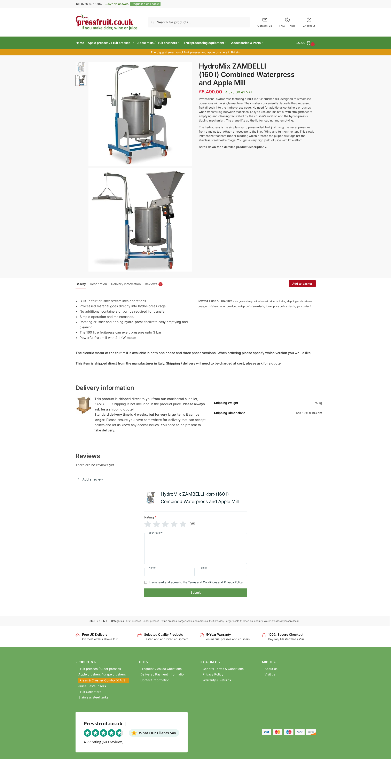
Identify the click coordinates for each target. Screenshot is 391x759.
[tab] (82, 284)
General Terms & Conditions (223, 669)
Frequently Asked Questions (161, 669)
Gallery (81, 284)
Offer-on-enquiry (253, 621)
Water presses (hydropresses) (281, 621)
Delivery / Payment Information (163, 674)
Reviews (153, 284)
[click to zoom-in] (140, 114)
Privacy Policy (213, 674)
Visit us (270, 674)
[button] (305, 43)
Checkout (309, 25)
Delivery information (126, 284)
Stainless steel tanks (93, 697)
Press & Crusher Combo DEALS (102, 680)
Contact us (264, 25)
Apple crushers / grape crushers (102, 674)
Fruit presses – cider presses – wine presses (151, 621)
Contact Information (155, 680)
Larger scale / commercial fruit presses (201, 621)
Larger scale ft (233, 621)
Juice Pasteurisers (92, 686)
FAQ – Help (287, 25)
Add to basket (302, 283)
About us (271, 669)
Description (98, 284)
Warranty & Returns (217, 680)
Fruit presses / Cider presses (99, 669)
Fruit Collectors (89, 692)
